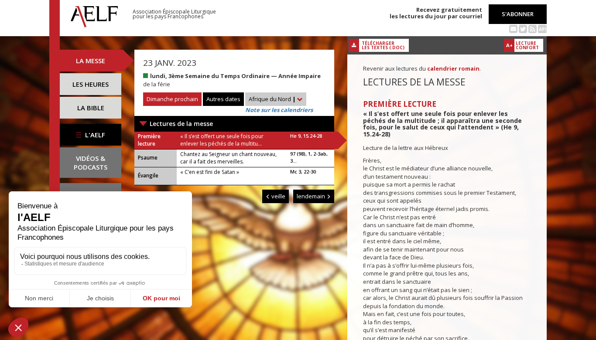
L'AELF (94, 134)
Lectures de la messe (181, 123)
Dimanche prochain (172, 99)
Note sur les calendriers (279, 110)
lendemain (311, 196)
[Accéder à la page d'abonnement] (513, 28)
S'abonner (518, 14)
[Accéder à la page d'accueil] (94, 14)
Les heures (90, 84)
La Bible (90, 107)
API (542, 29)
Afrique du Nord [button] (272, 99)
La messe (90, 60)
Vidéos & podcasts (90, 162)
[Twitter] (523, 28)
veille (277, 196)
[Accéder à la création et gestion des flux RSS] (532, 28)
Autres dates (223, 99)
